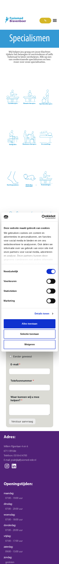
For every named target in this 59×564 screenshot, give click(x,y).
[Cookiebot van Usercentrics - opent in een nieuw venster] (42, 217)
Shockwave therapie (29, 144)
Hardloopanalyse (13, 185)
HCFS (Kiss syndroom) (31, 185)
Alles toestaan (29, 323)
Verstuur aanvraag (22, 421)
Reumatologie (46, 185)
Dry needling (46, 144)
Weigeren (29, 344)
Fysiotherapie (13, 103)
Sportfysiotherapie (46, 104)
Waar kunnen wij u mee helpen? (25, 398)
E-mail (15, 364)
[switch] (50, 281)
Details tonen (42, 313)
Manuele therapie (29, 103)
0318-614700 (20, 455)
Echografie (13, 144)
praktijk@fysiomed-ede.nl (23, 460)
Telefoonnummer (22, 380)
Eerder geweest (22, 356)
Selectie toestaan (29, 334)
